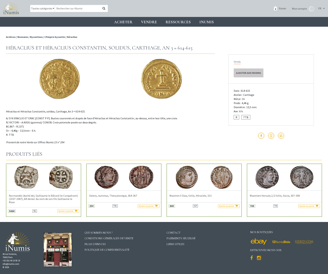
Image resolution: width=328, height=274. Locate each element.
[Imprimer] (281, 135)
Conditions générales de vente (109, 238)
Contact (173, 232)
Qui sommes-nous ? (99, 232)
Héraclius (72, 37)
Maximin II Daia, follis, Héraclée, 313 (190, 195)
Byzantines (36, 37)
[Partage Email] (271, 135)
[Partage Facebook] (261, 135)
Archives (11, 37)
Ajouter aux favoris (248, 72)
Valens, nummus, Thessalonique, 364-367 (113, 195)
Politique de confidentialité (107, 250)
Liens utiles (175, 244)
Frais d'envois (95, 244)
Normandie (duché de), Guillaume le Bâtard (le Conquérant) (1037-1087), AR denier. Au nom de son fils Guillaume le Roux (43, 199)
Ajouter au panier (66, 211)
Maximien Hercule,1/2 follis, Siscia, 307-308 (275, 195)
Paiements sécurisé (181, 238)
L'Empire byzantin (55, 37)
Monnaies (22, 37)
